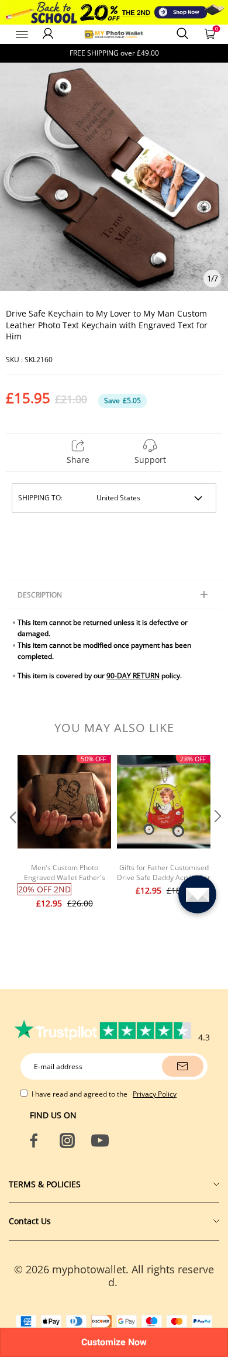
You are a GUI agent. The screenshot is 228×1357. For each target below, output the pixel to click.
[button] (12, 840)
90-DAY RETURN (133, 676)
